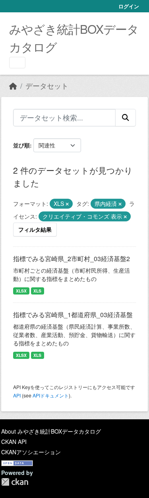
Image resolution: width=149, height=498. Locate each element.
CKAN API (14, 442)
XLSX (21, 291)
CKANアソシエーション (31, 452)
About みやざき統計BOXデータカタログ (51, 431)
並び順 (21, 145)
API (17, 395)
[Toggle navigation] (17, 62)
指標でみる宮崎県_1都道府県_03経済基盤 (73, 314)
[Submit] (125, 117)
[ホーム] (13, 86)
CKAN (14, 482)
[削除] (67, 204)
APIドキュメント (51, 395)
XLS (37, 291)
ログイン (128, 6)
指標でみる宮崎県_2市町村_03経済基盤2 (71, 258)
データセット (46, 86)
